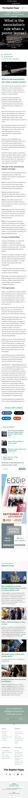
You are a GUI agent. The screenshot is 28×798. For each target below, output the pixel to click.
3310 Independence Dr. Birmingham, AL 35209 (14, 785)
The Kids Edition (17, 12)
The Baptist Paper (16, 3)
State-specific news (19, 733)
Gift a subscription (18, 754)
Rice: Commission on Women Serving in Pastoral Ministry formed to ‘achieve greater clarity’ (16, 433)
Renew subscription (19, 752)
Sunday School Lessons (18, 14)
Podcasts (17, 742)
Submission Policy (6, 758)
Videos (16, 743)
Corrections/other (5, 756)
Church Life (7, 59)
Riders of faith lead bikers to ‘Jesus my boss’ (16, 442)
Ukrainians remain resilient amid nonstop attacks (17, 450)
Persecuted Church (19, 740)
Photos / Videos (5, 755)
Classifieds (14, 16)
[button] (25, 8)
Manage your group (19, 761)
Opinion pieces (18, 737)
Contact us (4, 740)
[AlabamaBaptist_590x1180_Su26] (14, 498)
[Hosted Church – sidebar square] (14, 535)
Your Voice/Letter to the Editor (7, 753)
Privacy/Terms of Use (6, 789)
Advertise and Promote (6, 737)
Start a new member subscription (19, 756)
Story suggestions (5, 750)
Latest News (7, 14)
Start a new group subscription (18, 759)
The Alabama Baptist (12, 1)
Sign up (22, 468)
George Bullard (8, 56)
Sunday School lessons (19, 738)
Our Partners (4, 735)
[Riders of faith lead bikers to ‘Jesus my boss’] (4, 443)
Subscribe (17, 750)
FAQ (16, 789)
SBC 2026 (9, 12)
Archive (16, 735)
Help (13, 789)
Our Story (4, 731)
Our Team (4, 733)
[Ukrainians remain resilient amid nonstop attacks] (4, 450)
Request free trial (18, 764)
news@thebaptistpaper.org (14, 793)
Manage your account (19, 762)
